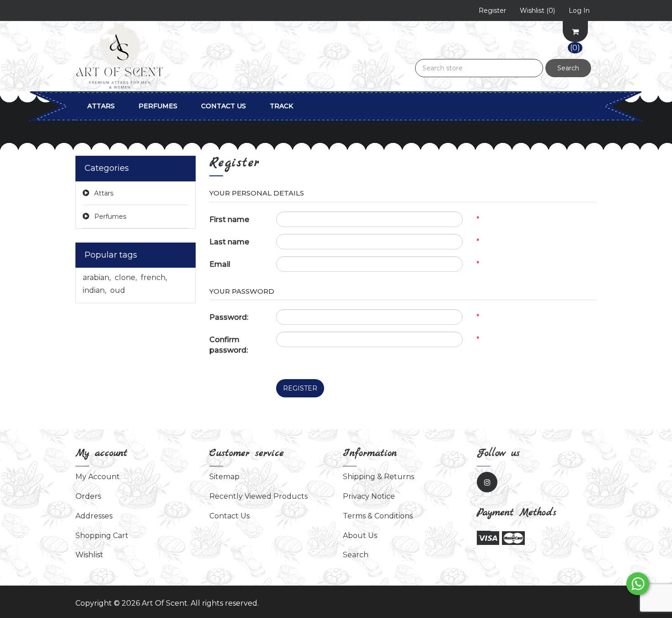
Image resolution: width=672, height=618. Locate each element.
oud (117, 290)
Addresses (93, 516)
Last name (229, 242)
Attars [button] (101, 106)
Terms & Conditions (378, 516)
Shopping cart (101, 535)
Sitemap (224, 476)
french (154, 277)
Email (219, 264)
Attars (103, 193)
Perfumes (110, 216)
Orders (88, 496)
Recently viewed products (258, 496)
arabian (97, 277)
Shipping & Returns (378, 476)
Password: (228, 317)
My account (97, 476)
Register (300, 388)
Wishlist (89, 554)
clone (126, 277)
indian (94, 290)
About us (360, 535)
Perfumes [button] (158, 106)
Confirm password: (228, 344)
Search (568, 68)
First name (229, 219)
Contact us (223, 106)
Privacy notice (369, 496)
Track (281, 106)
